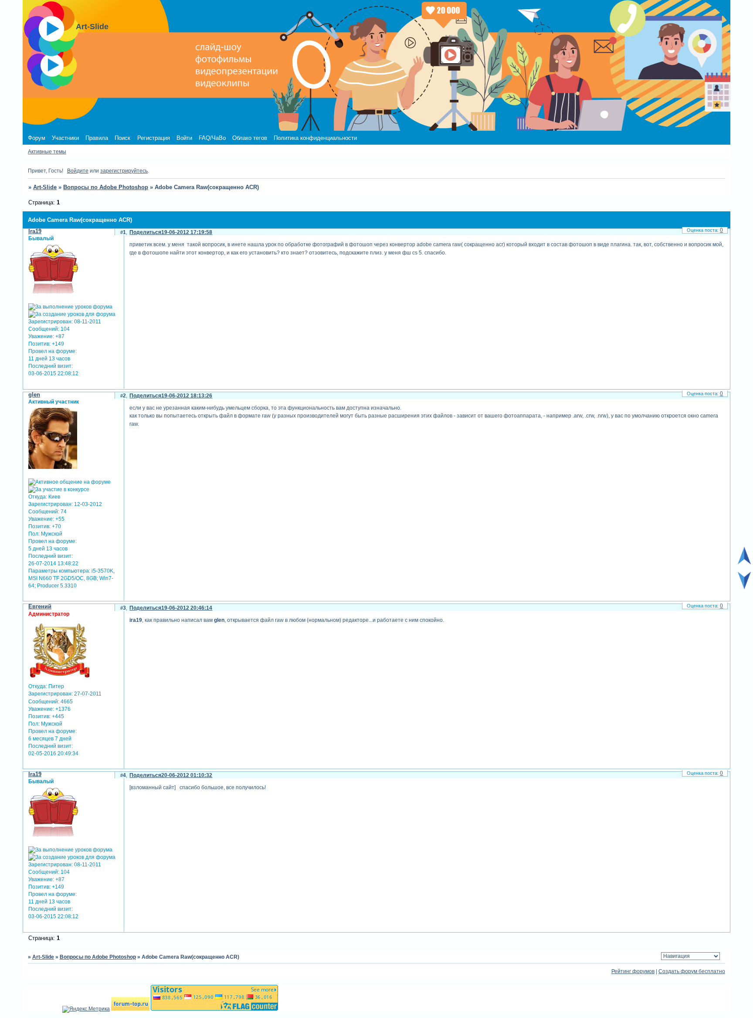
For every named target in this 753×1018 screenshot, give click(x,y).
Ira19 (34, 231)
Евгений (39, 606)
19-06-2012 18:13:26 (186, 396)
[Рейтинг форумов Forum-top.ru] (130, 1009)
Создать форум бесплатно (691, 971)
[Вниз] (744, 587)
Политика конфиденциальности (315, 138)
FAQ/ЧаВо (212, 138)
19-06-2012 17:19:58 (186, 232)
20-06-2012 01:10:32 (186, 775)
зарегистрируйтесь (124, 171)
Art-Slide (45, 187)
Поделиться (145, 232)
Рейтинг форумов (633, 971)
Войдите (77, 171)
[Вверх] (744, 563)
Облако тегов (249, 138)
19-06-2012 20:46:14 (186, 608)
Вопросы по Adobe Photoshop (105, 187)
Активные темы (47, 152)
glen (34, 394)
